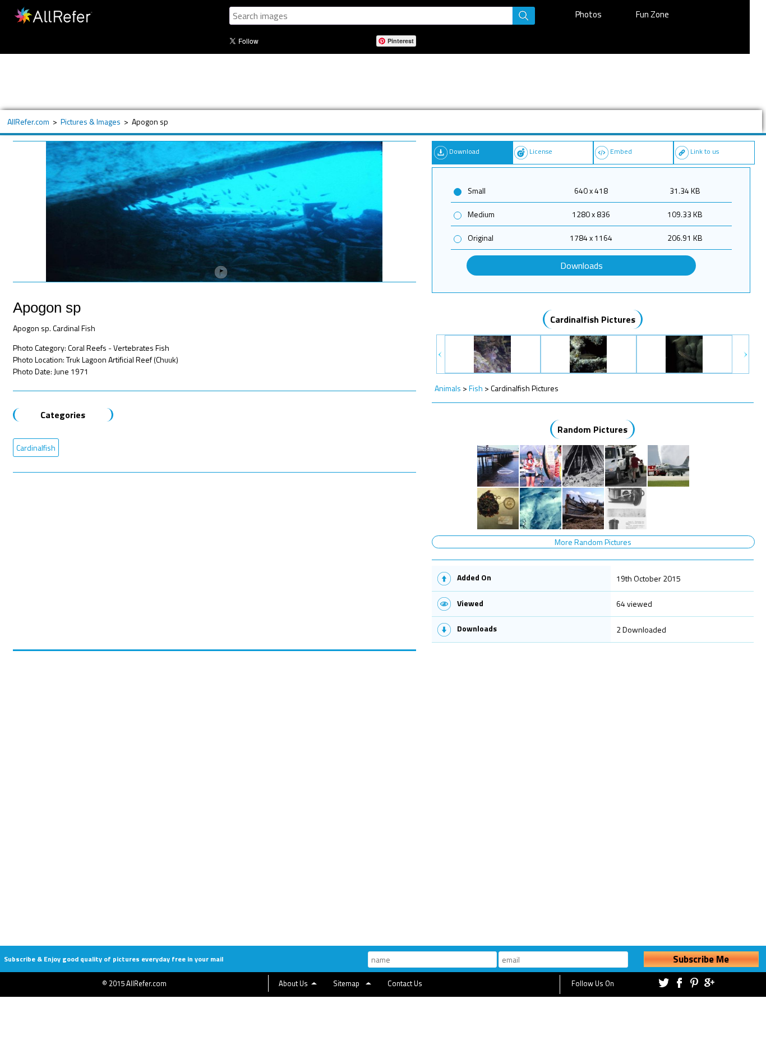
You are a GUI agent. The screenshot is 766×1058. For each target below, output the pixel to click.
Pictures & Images (91, 121)
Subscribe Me (701, 959)
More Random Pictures (593, 542)
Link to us (704, 151)
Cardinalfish (36, 448)
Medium (481, 214)
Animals (448, 388)
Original (480, 238)
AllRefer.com (28, 121)
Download (464, 151)
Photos (588, 14)
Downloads (581, 265)
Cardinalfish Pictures (592, 319)
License (540, 151)
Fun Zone (652, 14)
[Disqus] (214, 791)
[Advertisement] (367, 82)
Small (477, 190)
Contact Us (404, 983)
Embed (621, 151)
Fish (476, 388)
